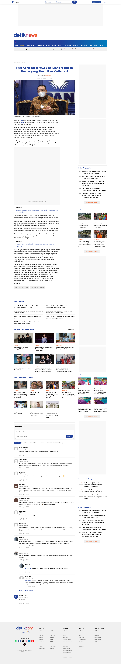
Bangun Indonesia (88, 49)
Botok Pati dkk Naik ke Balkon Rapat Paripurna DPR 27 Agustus (94, 172)
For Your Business (67, 652)
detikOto (41, 646)
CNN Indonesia (98, 630)
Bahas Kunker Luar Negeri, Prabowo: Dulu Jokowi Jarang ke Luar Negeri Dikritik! (60, 317)
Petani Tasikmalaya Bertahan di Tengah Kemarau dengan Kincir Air (84, 244)
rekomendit (65, 655)
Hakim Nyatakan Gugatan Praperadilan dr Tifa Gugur (93, 491)
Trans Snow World (67, 641)
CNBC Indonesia (99, 633)
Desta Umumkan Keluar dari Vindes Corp (22, 369)
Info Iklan (81, 641)
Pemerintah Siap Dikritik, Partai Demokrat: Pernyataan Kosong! (35, 245)
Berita (22, 45)
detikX (54, 45)
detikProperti (42, 648)
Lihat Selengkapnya (91, 202)
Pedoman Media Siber (84, 633)
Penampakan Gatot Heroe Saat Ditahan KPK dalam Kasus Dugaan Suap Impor (99, 244)
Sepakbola (41, 644)
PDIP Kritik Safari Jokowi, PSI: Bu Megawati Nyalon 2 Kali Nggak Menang (26, 322)
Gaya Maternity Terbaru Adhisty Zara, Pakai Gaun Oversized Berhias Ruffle (44, 348)
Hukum (48, 45)
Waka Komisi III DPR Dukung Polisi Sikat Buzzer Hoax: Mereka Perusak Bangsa (60, 311)
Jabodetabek (30, 45)
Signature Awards (67, 639)
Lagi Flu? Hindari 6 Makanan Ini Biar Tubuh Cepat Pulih (36, 413)
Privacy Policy (82, 644)
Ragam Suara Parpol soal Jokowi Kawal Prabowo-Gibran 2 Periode (28, 311)
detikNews (17, 62)
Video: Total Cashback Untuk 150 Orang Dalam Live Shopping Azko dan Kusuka (100, 391)
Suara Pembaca (44, 49)
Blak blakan (67, 45)
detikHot (41, 639)
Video (95, 45)
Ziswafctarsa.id (66, 648)
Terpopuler (26, 49)
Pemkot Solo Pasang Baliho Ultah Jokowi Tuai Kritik (27, 317)
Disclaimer (81, 646)
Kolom (60, 45)
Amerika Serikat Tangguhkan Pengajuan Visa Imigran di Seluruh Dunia (52, 414)
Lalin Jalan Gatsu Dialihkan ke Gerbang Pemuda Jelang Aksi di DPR (68, 395)
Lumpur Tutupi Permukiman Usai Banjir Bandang (83, 225)
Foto (90, 45)
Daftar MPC (96, 2)
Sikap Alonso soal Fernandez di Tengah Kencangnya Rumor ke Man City (52, 395)
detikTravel (52, 630)
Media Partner (82, 639)
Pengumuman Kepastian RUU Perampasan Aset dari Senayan (65, 348)
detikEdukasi (42, 633)
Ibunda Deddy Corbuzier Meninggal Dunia (21, 348)
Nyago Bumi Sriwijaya (57, 49)
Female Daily (98, 639)
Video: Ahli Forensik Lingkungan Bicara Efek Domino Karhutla (84, 409)
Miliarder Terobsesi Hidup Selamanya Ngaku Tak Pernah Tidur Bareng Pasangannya (43, 369)
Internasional (40, 45)
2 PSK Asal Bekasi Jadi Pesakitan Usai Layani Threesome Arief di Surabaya (64, 369)
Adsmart (18, 49)
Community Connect (68, 657)
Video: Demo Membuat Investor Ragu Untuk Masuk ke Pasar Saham (100, 409)
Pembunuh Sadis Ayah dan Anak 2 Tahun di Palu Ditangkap (93, 177)
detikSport (41, 641)
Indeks (101, 45)
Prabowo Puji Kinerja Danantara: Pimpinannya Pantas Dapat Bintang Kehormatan (95, 484)
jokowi (21, 287)
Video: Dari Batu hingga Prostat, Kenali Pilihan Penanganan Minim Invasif (84, 391)
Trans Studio (66, 644)
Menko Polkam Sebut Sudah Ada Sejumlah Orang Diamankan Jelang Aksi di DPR (93, 183)
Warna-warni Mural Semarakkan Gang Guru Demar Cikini (100, 225)
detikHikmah (53, 646)
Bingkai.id (65, 646)
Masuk (105, 2)
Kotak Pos (81, 637)
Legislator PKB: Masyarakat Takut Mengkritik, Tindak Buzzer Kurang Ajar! (37, 211)
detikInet (41, 637)
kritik (22, 122)
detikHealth (52, 635)
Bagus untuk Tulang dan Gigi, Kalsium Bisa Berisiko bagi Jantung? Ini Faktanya (20, 395)
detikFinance (42, 635)
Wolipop (52, 637)
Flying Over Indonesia (68, 650)
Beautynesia (98, 637)
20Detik (52, 641)
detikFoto (52, 644)
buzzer (31, 216)
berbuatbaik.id (66, 630)
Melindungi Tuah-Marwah (73, 49)
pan (16, 287)
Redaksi (81, 630)
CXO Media (97, 641)
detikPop (52, 648)
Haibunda (97, 635)
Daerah (33, 49)
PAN (21, 120)
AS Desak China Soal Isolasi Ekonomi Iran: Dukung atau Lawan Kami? (95, 497)
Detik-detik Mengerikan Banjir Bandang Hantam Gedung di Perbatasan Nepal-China (92, 195)
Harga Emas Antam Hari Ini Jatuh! (19, 412)
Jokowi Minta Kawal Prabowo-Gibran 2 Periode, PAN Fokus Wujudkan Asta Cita (28, 306)
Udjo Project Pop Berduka (35, 393)
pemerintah (34, 287)
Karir (80, 635)
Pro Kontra (75, 45)
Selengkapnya (70, 329)
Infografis (84, 45)
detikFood (52, 633)
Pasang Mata (66, 633)
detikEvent (65, 637)
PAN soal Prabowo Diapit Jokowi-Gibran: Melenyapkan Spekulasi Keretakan (58, 306)
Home (16, 45)
